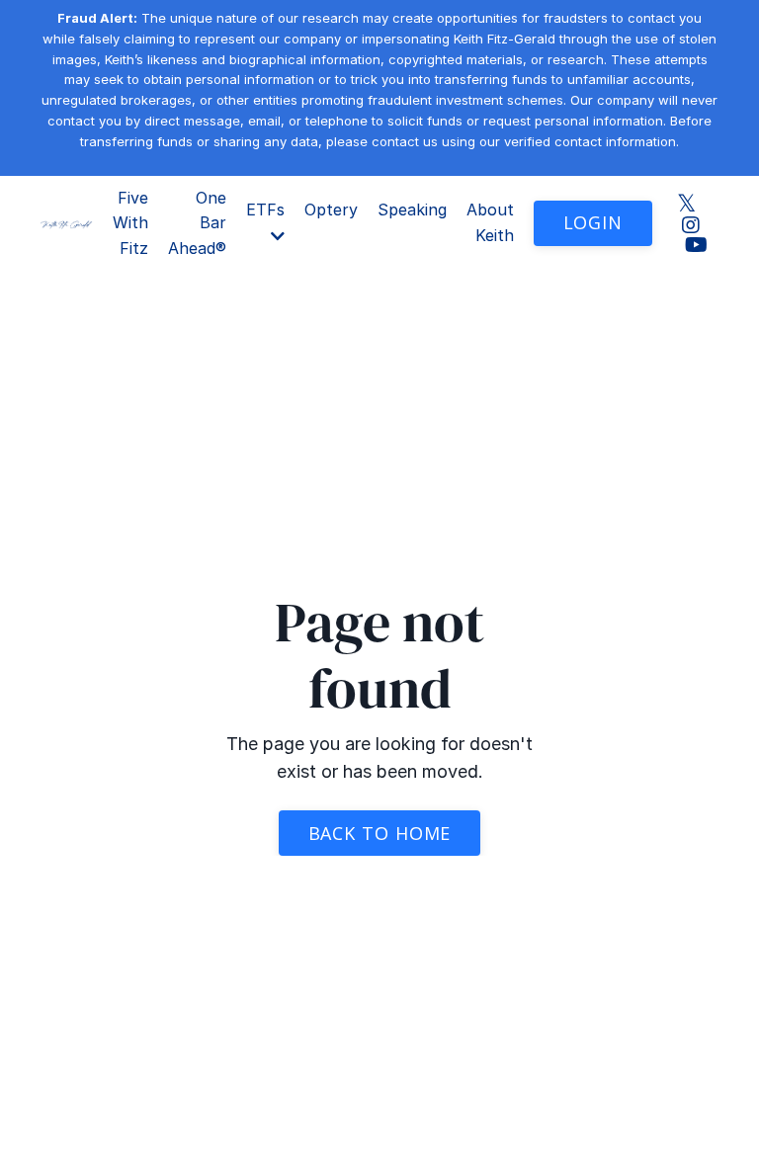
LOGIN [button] (593, 222)
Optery (331, 209)
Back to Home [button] (380, 833)
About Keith (490, 222)
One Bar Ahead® (197, 223)
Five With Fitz (130, 223)
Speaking (412, 209)
